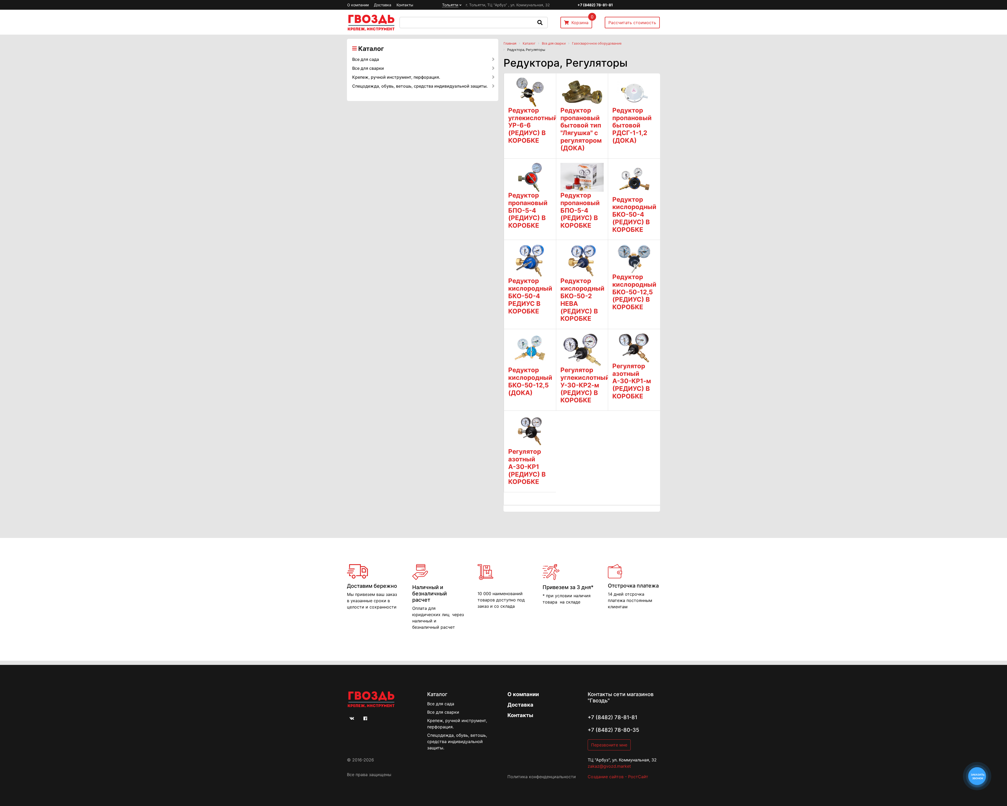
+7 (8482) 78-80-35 (613, 730)
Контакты (405, 5)
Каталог (371, 48)
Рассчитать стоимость (632, 22)
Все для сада (365, 59)
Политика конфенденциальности (541, 776)
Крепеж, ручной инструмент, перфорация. (396, 77)
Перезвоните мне (609, 745)
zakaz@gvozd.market (609, 766)
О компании (358, 5)
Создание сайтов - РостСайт (618, 776)
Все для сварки (368, 68)
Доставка (382, 5)
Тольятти (450, 5)
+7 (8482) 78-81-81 (595, 5)
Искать (540, 22)
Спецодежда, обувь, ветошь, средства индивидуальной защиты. (420, 86)
